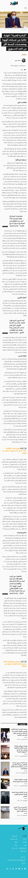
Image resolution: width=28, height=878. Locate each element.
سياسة (24, 54)
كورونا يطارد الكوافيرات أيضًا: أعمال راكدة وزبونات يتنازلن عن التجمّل (14, 450)
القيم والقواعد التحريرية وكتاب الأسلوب (16, 860)
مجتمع (24, 842)
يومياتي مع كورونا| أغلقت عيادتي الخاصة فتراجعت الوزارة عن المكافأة (14, 663)
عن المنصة (23, 857)
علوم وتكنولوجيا (22, 848)
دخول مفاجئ (23, 851)
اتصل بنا (23, 863)
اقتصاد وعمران (13, 839)
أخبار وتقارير (14, 836)
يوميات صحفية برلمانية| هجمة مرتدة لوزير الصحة (16, 779)
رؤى (25, 845)
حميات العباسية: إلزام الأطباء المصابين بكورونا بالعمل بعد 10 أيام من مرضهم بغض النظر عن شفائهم (14, 730)
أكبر (14, 190)
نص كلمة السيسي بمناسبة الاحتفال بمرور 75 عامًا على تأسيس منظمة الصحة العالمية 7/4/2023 (14, 763)
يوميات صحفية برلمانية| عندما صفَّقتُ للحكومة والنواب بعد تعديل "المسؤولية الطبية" (14, 747)
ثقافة (16, 842)
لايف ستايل (14, 848)
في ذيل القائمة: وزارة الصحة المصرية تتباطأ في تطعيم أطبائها (14, 792)
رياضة (15, 845)
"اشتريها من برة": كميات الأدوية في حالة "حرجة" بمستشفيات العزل (16, 808)
